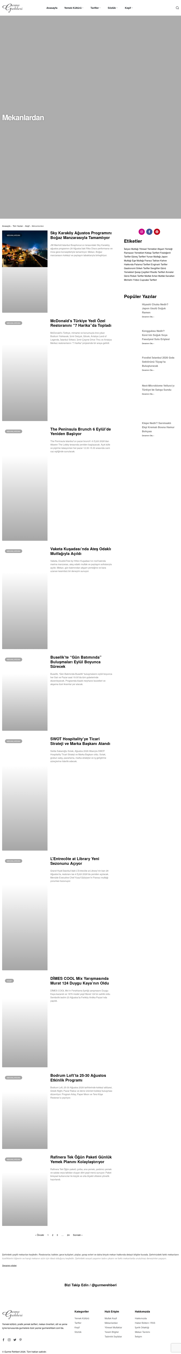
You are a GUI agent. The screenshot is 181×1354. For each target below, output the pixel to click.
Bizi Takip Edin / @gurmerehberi (90, 1284)
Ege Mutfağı (138, 260)
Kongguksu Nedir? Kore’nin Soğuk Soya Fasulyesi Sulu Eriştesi (156, 335)
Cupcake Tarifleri (148, 279)
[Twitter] (14, 1339)
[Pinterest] (157, 232)
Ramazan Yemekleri (134, 252)
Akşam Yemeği (165, 248)
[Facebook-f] (149, 232)
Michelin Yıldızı (131, 279)
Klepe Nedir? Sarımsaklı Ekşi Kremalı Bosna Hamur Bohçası (158, 427)
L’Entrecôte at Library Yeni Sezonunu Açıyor (74, 861)
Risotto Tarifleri (157, 272)
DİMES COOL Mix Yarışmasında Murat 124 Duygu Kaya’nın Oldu (79, 980)
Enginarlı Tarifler (159, 264)
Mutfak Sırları (151, 275)
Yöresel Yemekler (148, 248)
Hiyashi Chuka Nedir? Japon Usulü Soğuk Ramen (155, 308)
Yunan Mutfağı (153, 256)
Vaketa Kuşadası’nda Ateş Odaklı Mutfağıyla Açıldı (80, 551)
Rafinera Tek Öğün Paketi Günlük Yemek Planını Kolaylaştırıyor (81, 1159)
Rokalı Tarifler (137, 275)
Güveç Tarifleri (138, 256)
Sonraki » (78, 1235)
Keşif (27, 226)
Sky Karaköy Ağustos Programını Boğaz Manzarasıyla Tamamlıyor (81, 235)
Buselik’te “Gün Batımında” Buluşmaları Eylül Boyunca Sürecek (76, 661)
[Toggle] (9, 1265)
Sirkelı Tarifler (143, 268)
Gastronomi (130, 268)
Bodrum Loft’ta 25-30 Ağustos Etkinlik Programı (78, 1077)
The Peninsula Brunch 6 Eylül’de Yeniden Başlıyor (80, 431)
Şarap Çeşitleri (142, 272)
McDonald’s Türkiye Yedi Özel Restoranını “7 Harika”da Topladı (80, 323)
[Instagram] (142, 232)
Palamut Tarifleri (142, 264)
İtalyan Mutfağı (131, 248)
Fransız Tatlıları (152, 260)
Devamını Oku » (57, 262)
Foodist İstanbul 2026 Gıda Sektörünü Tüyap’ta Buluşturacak (158, 362)
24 (68, 1235)
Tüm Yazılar (18, 226)
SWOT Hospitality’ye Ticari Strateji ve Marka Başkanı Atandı (80, 741)
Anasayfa (6, 226)
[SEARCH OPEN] (177, 7)
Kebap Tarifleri (152, 252)
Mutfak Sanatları (166, 275)
